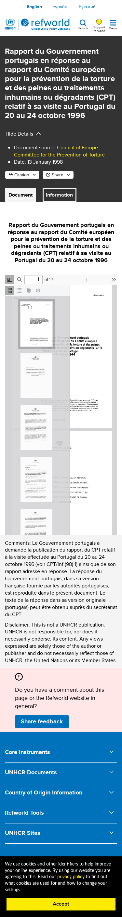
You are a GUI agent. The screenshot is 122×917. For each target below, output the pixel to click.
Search (83, 28)
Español (60, 6)
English (34, 6)
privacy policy (71, 877)
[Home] (37, 24)
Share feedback (42, 721)
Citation (21, 174)
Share (57, 174)
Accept (61, 904)
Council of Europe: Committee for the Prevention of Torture (59, 151)
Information (59, 195)
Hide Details (19, 134)
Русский (87, 6)
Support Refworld (99, 29)
